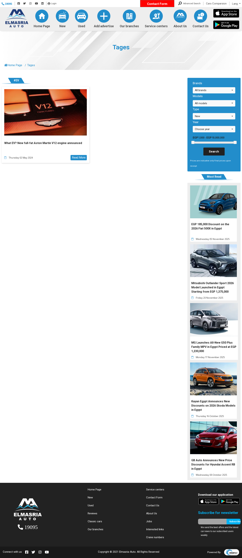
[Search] (180, 4)
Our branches (129, 26)
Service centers (156, 26)
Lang (235, 3)
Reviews (92, 513)
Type (196, 109)
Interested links (155, 529)
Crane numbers (155, 537)
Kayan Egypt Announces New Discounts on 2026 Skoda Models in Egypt (213, 406)
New (62, 26)
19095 (8, 3)
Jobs (149, 521)
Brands (197, 83)
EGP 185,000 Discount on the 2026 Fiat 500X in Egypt (210, 226)
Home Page (42, 26)
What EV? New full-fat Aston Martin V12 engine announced (43, 143)
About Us (180, 26)
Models (198, 96)
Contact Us (201, 26)
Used (81, 26)
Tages (121, 47)
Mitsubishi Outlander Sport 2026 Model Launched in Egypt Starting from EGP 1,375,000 (212, 287)
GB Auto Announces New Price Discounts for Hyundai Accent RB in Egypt (213, 464)
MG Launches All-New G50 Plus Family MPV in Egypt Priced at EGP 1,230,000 (213, 347)
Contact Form (157, 4)
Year (196, 122)
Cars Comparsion (216, 3)
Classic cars (95, 521)
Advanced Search (192, 3)
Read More (79, 157)
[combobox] (214, 90)
